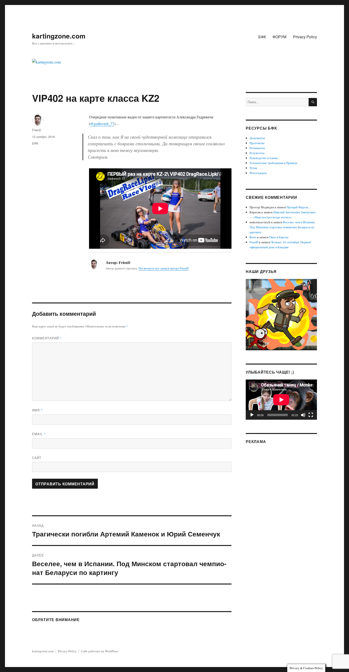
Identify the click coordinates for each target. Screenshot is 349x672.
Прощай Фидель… (299, 207)
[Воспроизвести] (252, 415)
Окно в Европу (279, 237)
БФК (262, 36)
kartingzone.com (58, 36)
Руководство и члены (264, 158)
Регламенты (257, 148)
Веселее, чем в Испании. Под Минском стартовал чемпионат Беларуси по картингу (282, 227)
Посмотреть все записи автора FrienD (163, 268)
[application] (281, 400)
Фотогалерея (258, 173)
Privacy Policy (305, 36)
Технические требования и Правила (273, 163)
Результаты (257, 153)
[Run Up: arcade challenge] (281, 314)
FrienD (36, 130)
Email (39, 434)
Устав (253, 168)
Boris (253, 237)
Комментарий (47, 338)
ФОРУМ (279, 36)
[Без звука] (303, 415)
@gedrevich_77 (102, 123)
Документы (257, 138)
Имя (37, 410)
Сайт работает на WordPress (99, 651)
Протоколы (257, 143)
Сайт (36, 457)
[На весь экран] (310, 415)
